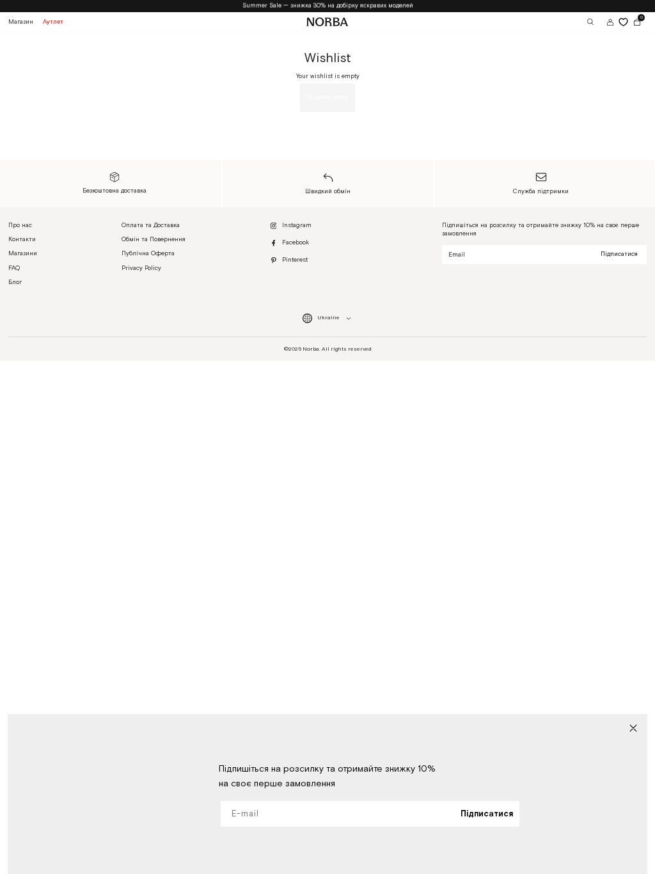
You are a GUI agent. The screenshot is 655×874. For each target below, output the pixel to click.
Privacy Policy (141, 268)
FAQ (14, 268)
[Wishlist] (623, 22)
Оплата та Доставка (151, 225)
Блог (15, 282)
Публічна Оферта (148, 253)
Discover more (327, 97)
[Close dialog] (633, 728)
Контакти (22, 239)
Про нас (20, 225)
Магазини (22, 253)
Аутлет (53, 22)
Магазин (20, 22)
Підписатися (619, 254)
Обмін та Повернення (153, 239)
